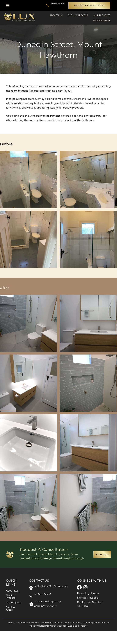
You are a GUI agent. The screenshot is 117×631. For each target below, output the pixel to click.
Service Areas (101, 20)
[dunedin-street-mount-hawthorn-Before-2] (88, 179)
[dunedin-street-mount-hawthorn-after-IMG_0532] (88, 323)
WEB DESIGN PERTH (77, 626)
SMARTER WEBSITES (56, 626)
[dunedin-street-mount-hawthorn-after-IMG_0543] (28, 442)
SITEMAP (87, 622)
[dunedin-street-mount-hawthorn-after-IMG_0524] (28, 502)
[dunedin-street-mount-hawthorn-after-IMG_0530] (28, 323)
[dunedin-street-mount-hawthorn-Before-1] (28, 179)
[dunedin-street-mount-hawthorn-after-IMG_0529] (88, 502)
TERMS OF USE (15, 622)
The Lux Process (78, 15)
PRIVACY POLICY (31, 622)
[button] (89, 5)
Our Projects (101, 15)
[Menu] (10, 5)
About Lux (56, 15)
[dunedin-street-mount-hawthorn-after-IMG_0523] (88, 442)
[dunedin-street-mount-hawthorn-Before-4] (88, 239)
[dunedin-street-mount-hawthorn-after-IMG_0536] (28, 383)
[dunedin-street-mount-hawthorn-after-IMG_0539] (88, 383)
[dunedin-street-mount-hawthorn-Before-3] (28, 239)
